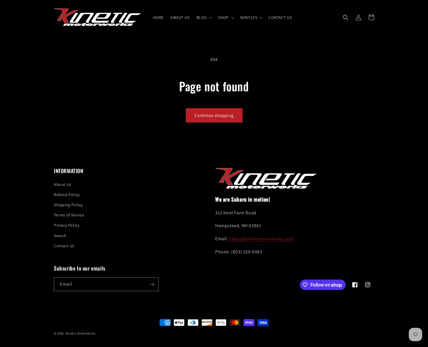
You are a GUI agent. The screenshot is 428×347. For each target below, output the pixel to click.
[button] (204, 17)
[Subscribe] (152, 284)
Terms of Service (69, 215)
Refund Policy (67, 194)
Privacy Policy (66, 225)
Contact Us (64, 245)
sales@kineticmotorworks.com (261, 239)
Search (60, 235)
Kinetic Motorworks (81, 333)
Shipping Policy (68, 204)
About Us (62, 184)
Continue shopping (214, 115)
